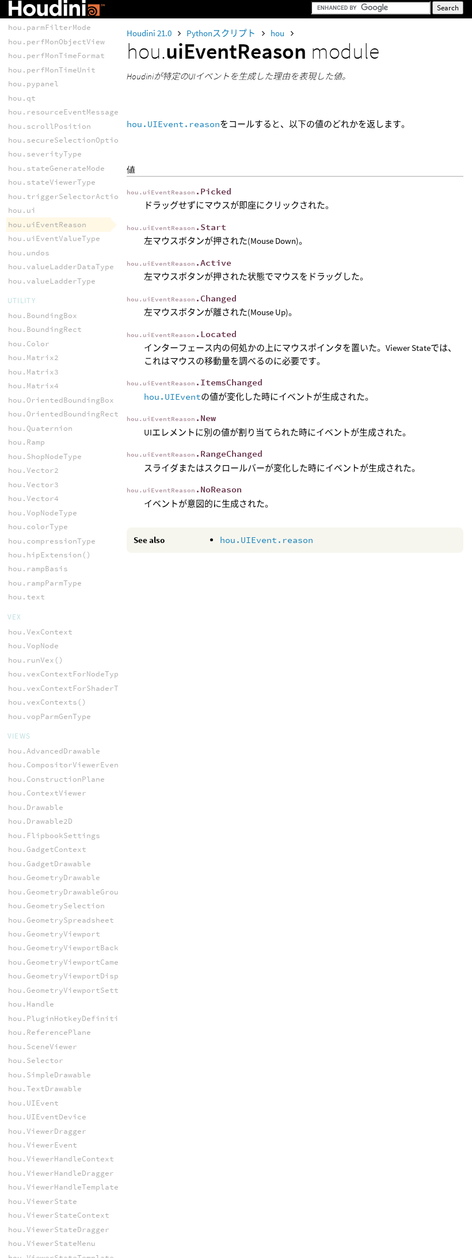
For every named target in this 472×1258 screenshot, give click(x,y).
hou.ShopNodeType (45, 456)
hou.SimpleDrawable (49, 1075)
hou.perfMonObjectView (56, 42)
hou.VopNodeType (42, 513)
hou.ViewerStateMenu (52, 1243)
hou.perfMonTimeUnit (52, 70)
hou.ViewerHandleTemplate (63, 1187)
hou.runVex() (35, 660)
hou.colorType (38, 527)
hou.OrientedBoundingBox (61, 400)
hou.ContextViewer (47, 793)
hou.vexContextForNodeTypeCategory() (88, 674)
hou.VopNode (33, 646)
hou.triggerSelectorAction (65, 196)
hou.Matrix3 (33, 372)
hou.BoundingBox (42, 315)
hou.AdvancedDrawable (54, 751)
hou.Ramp (26, 442)
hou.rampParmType (45, 583)
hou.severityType (45, 154)
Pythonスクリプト (221, 33)
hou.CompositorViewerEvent (65, 765)
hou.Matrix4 (33, 386)
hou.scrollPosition (49, 126)
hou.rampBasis (38, 568)
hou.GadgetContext (47, 849)
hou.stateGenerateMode (56, 168)
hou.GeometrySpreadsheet (61, 920)
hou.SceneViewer (42, 1046)
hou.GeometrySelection (56, 906)
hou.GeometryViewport (54, 934)
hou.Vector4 (33, 498)
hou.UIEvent (172, 396)
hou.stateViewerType (52, 182)
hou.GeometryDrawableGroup (65, 892)
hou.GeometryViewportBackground (77, 948)
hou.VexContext (40, 632)
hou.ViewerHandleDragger (61, 1173)
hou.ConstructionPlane (56, 779)
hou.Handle (31, 1004)
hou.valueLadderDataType (61, 267)
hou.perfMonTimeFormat (56, 55)
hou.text (26, 597)
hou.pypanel (33, 84)
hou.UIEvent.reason (173, 123)
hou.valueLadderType (52, 281)
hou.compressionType (52, 541)
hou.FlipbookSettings (54, 835)
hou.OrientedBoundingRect (63, 414)
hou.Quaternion (40, 428)
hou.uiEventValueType (54, 238)
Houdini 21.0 (150, 33)
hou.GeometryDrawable (54, 877)
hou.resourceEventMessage (63, 112)
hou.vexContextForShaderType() (75, 688)
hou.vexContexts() (47, 702)
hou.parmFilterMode (49, 27)
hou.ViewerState (42, 1201)
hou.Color (29, 344)
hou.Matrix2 (33, 357)
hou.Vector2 (33, 470)
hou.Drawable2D (40, 821)
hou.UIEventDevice (47, 1117)
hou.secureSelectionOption (65, 140)
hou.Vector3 (33, 485)
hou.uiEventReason (47, 225)
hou (278, 33)
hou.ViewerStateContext (58, 1215)
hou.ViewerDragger (47, 1131)
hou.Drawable (35, 807)
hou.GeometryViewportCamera (68, 962)
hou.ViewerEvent (42, 1145)
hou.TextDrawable (45, 1088)
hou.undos (29, 253)
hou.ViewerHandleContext (61, 1159)
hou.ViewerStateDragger (58, 1229)
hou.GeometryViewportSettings (72, 990)
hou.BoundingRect (45, 329)
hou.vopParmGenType (49, 716)
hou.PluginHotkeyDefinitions (70, 1018)
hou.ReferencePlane (49, 1032)
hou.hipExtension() (49, 555)
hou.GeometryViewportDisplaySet (77, 976)
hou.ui (22, 210)
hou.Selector (35, 1060)
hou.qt (22, 98)
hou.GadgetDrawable (49, 864)
